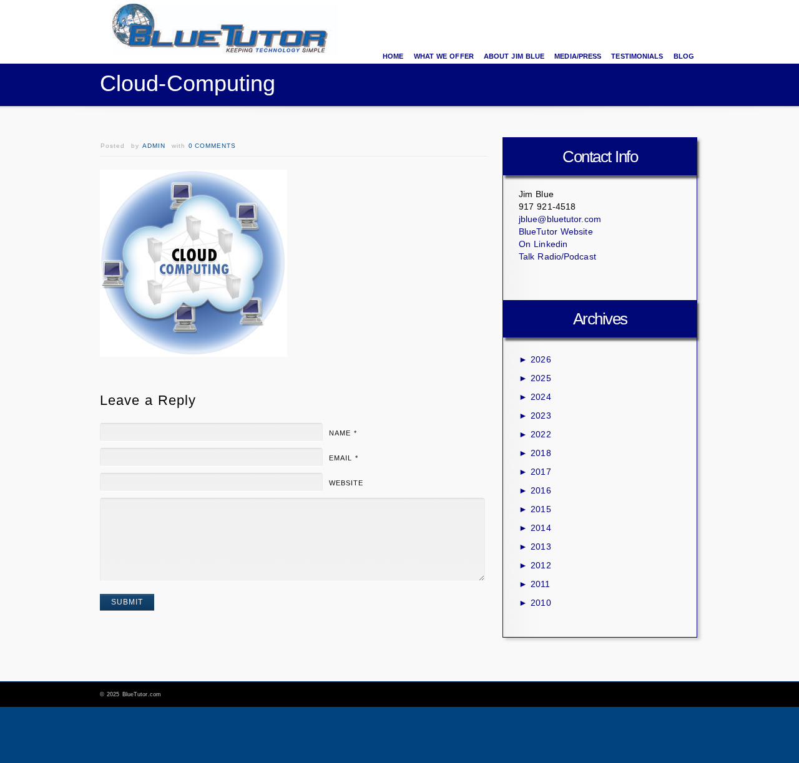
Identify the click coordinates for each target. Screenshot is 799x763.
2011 (534, 584)
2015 (535, 509)
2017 (535, 472)
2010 (535, 603)
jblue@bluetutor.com (560, 219)
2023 (535, 415)
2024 (535, 397)
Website (346, 483)
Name (343, 433)
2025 (535, 378)
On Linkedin (543, 244)
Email (343, 458)
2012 (535, 565)
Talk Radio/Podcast (557, 256)
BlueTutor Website (556, 231)
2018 (535, 453)
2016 (535, 490)
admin (153, 145)
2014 (535, 528)
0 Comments (212, 145)
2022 (535, 434)
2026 (535, 359)
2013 (535, 547)
